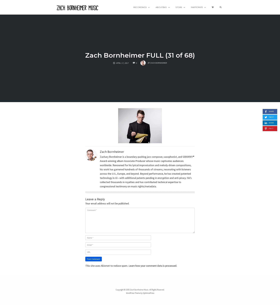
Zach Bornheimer (112, 152)
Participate (197, 7)
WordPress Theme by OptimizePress (140, 293)
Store (179, 7)
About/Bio (161, 7)
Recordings (140, 7)
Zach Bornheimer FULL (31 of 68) (140, 55)
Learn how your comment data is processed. (153, 265)
